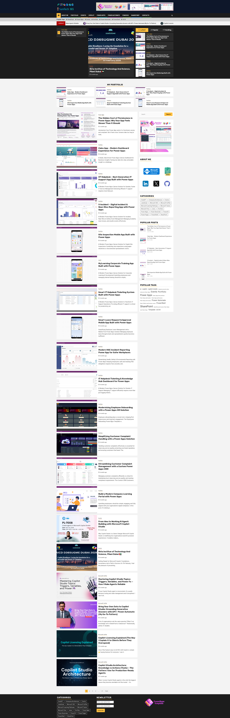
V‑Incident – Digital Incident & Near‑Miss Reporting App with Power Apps (158, 64)
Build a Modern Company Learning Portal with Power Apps (115, 495)
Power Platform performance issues (148, 303)
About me (65, 15)
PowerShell (116, 19)
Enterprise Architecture (155, 200)
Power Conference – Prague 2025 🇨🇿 (108, 70)
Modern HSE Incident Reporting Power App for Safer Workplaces (114, 351)
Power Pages (145, 214)
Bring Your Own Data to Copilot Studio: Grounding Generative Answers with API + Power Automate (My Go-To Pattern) (77, 23)
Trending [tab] (167, 30)
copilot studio (152, 289)
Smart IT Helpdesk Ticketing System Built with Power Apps (119, 103)
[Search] (172, 15)
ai (140, 289)
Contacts (145, 15)
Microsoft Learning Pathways (149, 206)
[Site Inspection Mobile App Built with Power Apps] (140, 73)
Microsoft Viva (145, 209)
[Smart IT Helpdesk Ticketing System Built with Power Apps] (101, 102)
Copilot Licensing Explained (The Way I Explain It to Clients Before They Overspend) (144, 23)
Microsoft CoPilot (102, 576)
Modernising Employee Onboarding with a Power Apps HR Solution (115, 408)
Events (83, 15)
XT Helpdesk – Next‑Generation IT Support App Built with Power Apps (157, 55)
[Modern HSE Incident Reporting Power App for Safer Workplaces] (77, 355)
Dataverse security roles (163, 289)
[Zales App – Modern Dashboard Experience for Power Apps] (140, 46)
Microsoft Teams (165, 206)
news (99, 260)
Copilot (91, 15)
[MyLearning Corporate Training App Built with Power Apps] (77, 269)
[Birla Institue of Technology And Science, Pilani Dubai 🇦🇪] (77, 557)
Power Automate (114, 15)
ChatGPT (143, 200)
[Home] (59, 15)
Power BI (125, 15)
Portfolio (74, 15)
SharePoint (135, 15)
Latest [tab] (143, 30)
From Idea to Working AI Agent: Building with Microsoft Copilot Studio (113, 524)
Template (151, 310)
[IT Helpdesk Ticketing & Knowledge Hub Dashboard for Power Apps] (77, 384)
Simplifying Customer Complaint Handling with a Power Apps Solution (116, 437)
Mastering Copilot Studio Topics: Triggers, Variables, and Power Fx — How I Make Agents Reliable (115, 581)
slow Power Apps (144, 310)
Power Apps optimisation (145, 298)
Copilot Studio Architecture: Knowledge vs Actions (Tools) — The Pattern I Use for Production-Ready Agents (116, 669)
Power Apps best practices (159, 295)
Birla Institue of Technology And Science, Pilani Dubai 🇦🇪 (114, 552)
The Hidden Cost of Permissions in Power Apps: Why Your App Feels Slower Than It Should (72, 33)
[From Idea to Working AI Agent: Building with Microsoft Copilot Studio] (77, 528)
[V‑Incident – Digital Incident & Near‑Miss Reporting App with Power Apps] (140, 64)
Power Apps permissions (145, 300)
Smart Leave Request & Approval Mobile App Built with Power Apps (157, 103)
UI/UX (124, 19)
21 (102, 691)
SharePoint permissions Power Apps (161, 307)
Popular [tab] (155, 30)
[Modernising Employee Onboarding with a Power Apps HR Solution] (77, 413)
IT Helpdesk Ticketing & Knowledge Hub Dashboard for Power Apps (115, 380)
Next (106, 691)
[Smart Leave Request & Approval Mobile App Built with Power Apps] (140, 102)
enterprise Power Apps (145, 292)
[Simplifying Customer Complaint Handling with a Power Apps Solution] (77, 442)
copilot (144, 289)
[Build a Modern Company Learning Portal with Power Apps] (77, 499)
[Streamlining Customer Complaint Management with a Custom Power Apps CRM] (77, 470)
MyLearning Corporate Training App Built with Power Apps (116, 264)
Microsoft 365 (154, 203)
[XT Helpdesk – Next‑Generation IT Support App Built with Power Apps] (140, 55)
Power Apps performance (157, 298)
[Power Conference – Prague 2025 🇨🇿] (111, 46)
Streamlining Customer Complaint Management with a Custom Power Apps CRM (115, 466)
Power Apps (101, 15)
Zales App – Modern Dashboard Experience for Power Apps (156, 46)
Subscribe (101, 710)
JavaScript (144, 203)
